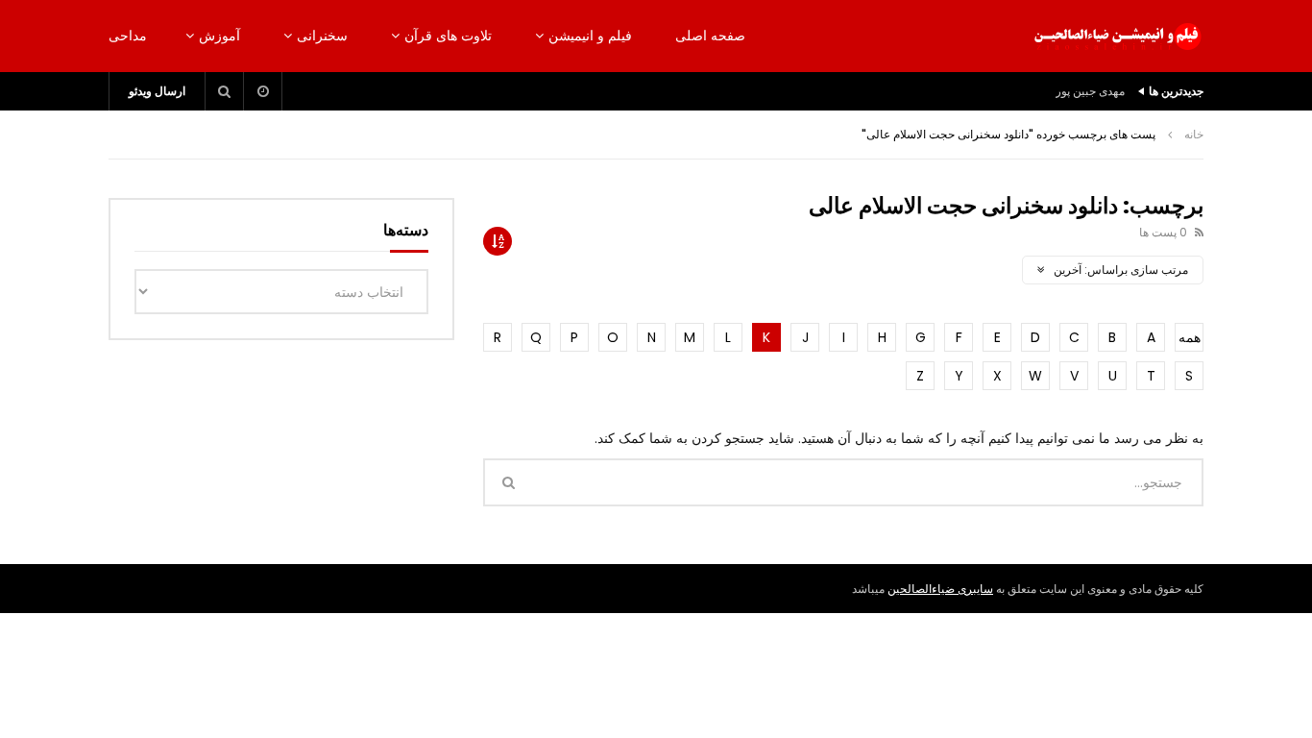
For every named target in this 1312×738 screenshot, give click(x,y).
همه (1189, 337)
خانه (1193, 134)
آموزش (219, 35)
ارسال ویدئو (157, 91)
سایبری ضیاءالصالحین (940, 588)
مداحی (128, 35)
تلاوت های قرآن (448, 35)
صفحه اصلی (710, 35)
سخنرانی (322, 35)
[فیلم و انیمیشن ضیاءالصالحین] (1117, 36)
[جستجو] (225, 91)
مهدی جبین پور (1090, 91)
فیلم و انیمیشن (590, 35)
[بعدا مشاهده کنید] (263, 91)
